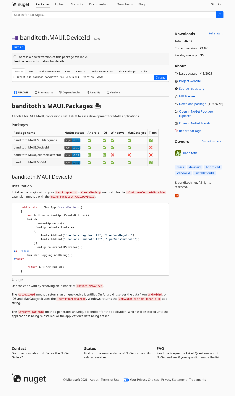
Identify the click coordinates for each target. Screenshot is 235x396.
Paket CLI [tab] (81, 71)
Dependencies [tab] (71, 92)
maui (180, 167)
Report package (190, 131)
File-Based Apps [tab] (127, 71)
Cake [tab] (144, 71)
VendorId (183, 173)
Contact (19, 348)
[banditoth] (178, 153)
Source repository (191, 89)
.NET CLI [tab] (18, 71)
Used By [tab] (95, 92)
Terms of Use (110, 380)
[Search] (219, 14)
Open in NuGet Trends (194, 123)
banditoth (190, 153)
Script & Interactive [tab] (102, 71)
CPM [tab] (67, 71)
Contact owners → (211, 143)
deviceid (195, 167)
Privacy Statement (174, 380)
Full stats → (216, 33)
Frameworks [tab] (45, 92)
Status (90, 348)
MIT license (187, 96)
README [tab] (22, 92)
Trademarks (197, 380)
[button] (160, 77)
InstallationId (204, 173)
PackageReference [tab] (49, 71)
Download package (192, 104)
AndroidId (213, 167)
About (94, 380)
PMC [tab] (31, 71)
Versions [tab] (115, 92)
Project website (190, 81)
